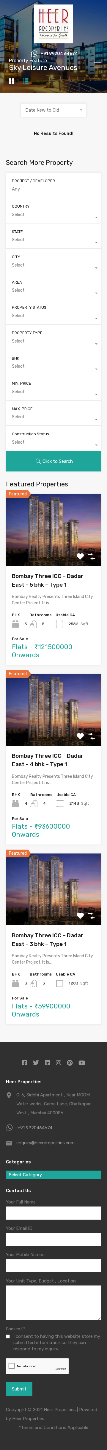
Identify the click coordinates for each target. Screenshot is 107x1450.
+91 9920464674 (35, 1128)
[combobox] (53, 110)
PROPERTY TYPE (27, 333)
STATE (17, 231)
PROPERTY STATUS (29, 307)
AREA (17, 282)
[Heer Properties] (53, 40)
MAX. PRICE (22, 409)
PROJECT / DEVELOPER (33, 181)
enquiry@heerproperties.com (45, 1142)
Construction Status (30, 434)
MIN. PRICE (21, 383)
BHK (15, 358)
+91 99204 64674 (59, 53)
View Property (53, 551)
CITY (16, 257)
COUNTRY (21, 206)
